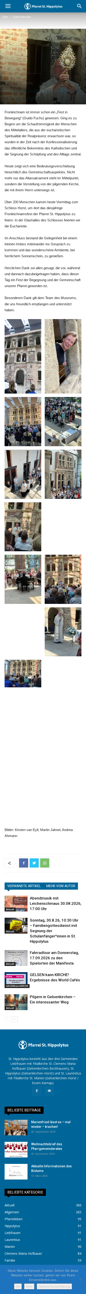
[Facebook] (37, 1091)
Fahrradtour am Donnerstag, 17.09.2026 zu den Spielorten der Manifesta (54, 958)
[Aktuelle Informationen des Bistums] (16, 1172)
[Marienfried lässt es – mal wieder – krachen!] (16, 1128)
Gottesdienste (22, 17)
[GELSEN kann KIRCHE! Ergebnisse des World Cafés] (16, 980)
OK (18, 1286)
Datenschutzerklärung (54, 1286)
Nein (29, 1286)
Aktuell (10, 83)
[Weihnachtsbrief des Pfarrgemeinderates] (16, 1150)
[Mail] (49, 1091)
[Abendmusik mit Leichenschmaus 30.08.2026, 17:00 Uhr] (16, 903)
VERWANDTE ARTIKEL (24, 886)
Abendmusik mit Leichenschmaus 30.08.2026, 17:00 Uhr (55, 903)
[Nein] (80, 1279)
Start (5, 17)
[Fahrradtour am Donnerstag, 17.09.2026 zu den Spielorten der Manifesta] (16, 958)
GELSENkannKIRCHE (17, 986)
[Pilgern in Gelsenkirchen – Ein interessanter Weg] (16, 1002)
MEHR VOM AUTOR (60, 886)
